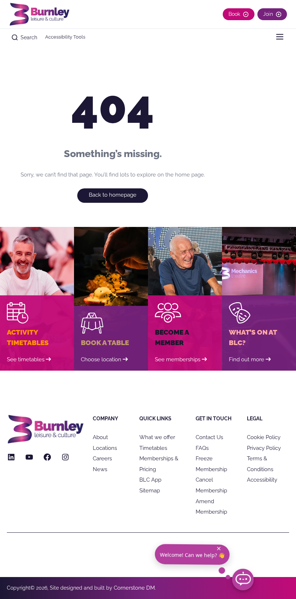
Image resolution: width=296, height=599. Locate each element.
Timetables (153, 448)
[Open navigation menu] (280, 37)
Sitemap (149, 490)
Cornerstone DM (134, 588)
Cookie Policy (263, 437)
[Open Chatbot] (243, 579)
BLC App (150, 480)
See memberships (177, 359)
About (100, 437)
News (100, 469)
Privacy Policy (264, 448)
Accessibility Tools (65, 37)
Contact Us (209, 437)
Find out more (246, 359)
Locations (105, 448)
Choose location (101, 359)
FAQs (202, 448)
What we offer (157, 437)
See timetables (25, 359)
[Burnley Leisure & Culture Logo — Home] (39, 14)
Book (234, 14)
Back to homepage (112, 195)
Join (268, 14)
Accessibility (262, 480)
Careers (102, 458)
